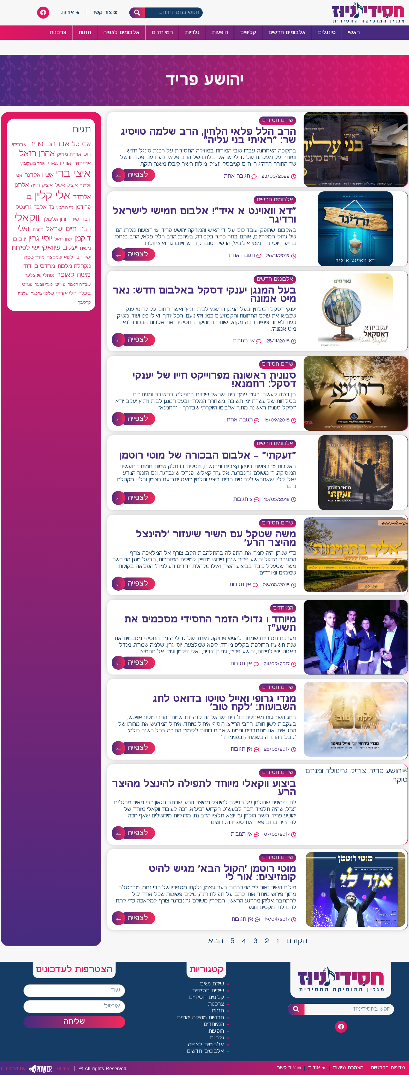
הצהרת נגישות (348, 1068)
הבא (215, 941)
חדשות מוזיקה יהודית (200, 1018)
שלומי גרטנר (42, 293)
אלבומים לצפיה (121, 32)
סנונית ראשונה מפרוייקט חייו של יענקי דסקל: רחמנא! (214, 380)
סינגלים (327, 32)
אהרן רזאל (37, 153)
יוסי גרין (40, 238)
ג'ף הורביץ (64, 207)
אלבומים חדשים (287, 32)
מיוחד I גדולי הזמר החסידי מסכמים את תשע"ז (210, 624)
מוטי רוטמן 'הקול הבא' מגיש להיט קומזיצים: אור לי (222, 873)
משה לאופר (74, 275)
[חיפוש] (137, 12)
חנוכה (38, 229)
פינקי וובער (44, 285)
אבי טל (81, 144)
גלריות (192, 32)
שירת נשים (212, 984)
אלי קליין (52, 195)
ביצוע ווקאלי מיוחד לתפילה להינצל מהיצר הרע (204, 788)
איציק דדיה (42, 185)
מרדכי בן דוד (39, 266)
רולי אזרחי (66, 293)
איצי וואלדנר (39, 175)
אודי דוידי (82, 163)
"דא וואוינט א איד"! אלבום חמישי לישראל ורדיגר (204, 215)
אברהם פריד (49, 144)
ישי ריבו (83, 257)
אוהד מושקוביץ (33, 163)
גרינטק (24, 207)
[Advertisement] (51, 536)
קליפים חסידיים (206, 997)
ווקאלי (27, 217)
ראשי (354, 32)
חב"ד (85, 229)
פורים (60, 284)
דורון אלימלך (55, 219)
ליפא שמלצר (60, 257)
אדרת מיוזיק (69, 154)
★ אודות (70, 12)
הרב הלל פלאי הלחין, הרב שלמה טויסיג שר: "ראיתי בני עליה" (208, 136)
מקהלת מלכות (74, 266)
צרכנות (58, 32)
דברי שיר (81, 219)
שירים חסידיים (277, 120)
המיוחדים (162, 32)
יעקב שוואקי (59, 248)
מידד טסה (34, 257)
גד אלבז (44, 207)
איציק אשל (66, 185)
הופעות (220, 32)
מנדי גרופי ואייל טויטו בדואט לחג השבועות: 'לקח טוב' (224, 703)
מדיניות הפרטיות (388, 1068)
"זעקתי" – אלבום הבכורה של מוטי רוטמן (207, 456)
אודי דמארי (59, 163)
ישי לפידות (25, 248)
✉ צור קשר (104, 12)
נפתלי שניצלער (39, 275)
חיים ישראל (61, 229)
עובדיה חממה (79, 284)
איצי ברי (73, 173)
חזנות (84, 32)
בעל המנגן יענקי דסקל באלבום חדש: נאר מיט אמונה (204, 295)
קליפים (248, 32)
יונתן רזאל (63, 239)
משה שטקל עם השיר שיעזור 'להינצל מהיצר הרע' (216, 539)
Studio (35, 1069)
